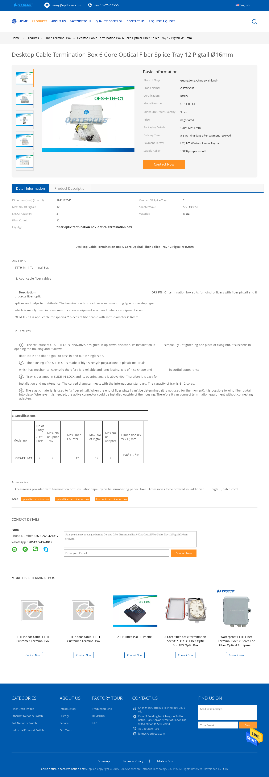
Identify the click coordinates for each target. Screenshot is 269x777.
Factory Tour (80, 21)
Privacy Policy (133, 761)
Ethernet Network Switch (27, 716)
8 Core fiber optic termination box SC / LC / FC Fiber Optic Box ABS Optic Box (185, 641)
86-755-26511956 (107, 5)
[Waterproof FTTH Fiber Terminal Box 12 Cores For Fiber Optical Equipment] (237, 611)
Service (64, 723)
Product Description (70, 188)
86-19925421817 (47, 536)
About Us (58, 21)
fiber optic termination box (111, 499)
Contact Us (136, 21)
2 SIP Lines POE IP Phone (134, 637)
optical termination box (35, 499)
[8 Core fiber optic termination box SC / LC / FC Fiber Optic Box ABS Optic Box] (186, 611)
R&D (94, 723)
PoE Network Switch (24, 723)
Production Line (102, 709)
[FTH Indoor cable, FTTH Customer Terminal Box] (33, 611)
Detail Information (30, 188)
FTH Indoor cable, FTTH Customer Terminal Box (32, 639)
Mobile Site (165, 761)
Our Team (66, 730)
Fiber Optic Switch (23, 709)
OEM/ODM (98, 716)
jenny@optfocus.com (66, 5)
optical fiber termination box (72, 499)
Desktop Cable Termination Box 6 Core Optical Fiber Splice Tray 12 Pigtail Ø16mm (134, 38)
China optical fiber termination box (63, 769)
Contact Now (164, 164)
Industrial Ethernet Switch (28, 730)
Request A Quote (162, 21)
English (244, 5)
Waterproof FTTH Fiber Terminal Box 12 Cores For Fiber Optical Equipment (236, 641)
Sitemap (104, 761)
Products (39, 21)
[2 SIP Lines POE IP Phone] (135, 611)
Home (23, 21)
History (64, 716)
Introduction (68, 709)
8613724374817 (41, 542)
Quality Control (109, 21)
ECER (225, 769)
